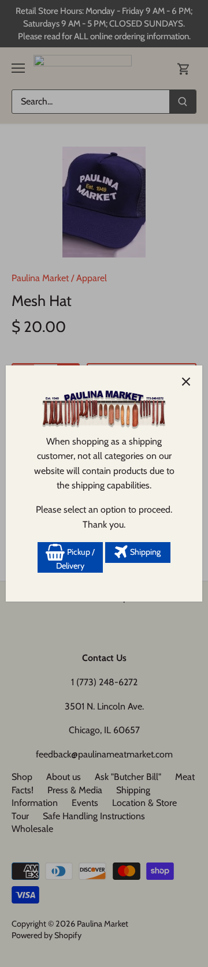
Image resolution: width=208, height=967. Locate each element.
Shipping (144, 552)
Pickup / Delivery (75, 559)
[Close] (186, 381)
